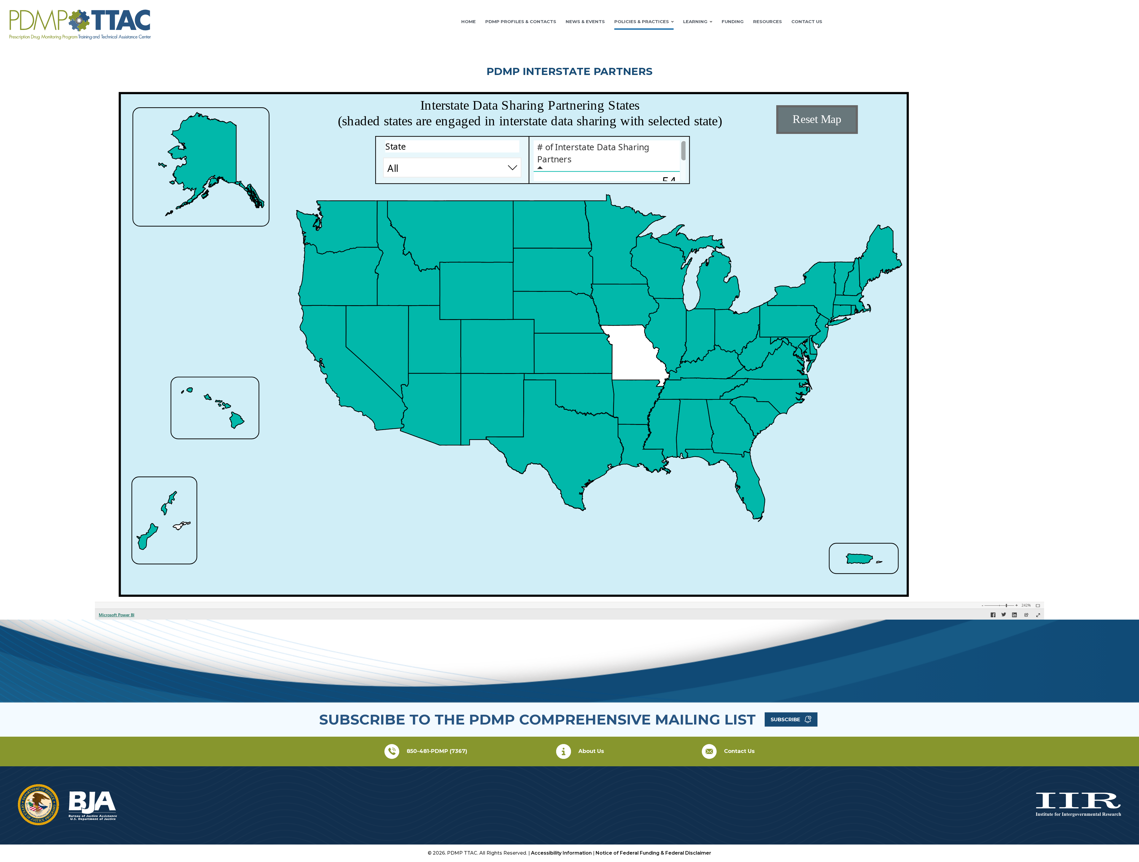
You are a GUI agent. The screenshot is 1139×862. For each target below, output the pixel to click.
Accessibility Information (561, 853)
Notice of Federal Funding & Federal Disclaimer (653, 853)
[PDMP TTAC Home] (80, 37)
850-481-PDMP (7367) (437, 751)
